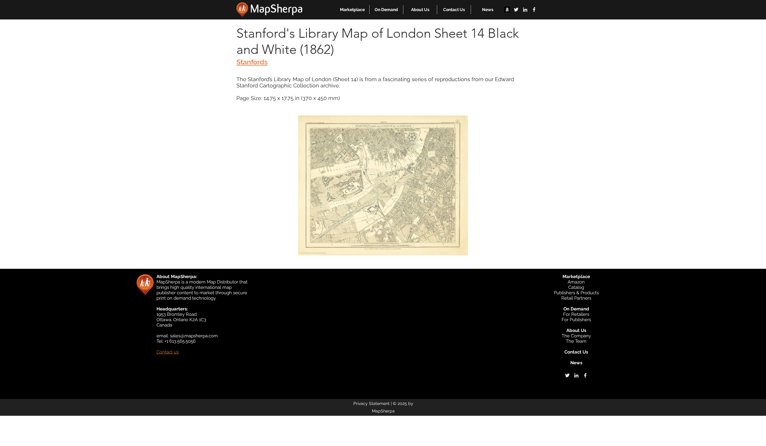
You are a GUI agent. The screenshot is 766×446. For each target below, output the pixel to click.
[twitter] (516, 10)
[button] (352, 9)
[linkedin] (525, 10)
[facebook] (534, 10)
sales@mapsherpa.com (194, 336)
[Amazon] (507, 10)
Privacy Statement (371, 403)
